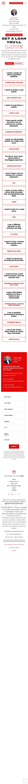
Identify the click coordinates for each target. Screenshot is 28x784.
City (5, 427)
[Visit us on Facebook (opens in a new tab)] (19, 494)
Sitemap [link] (14, 550)
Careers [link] (14, 490)
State (6, 433)
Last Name (7, 403)
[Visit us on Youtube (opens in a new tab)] (15, 494)
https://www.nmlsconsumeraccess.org (14, 541)
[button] (25, 3)
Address (6, 421)
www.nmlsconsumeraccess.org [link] (10, 513)
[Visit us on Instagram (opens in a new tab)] (8, 494)
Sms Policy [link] (14, 483)
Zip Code (6, 439)
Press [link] (14, 488)
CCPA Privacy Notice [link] (14, 547)
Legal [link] (14, 479)
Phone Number (8, 415)
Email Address (8, 409)
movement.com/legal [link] (8, 518)
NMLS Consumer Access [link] (14, 485)
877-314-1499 (9, 537)
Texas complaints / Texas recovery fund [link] (14, 544)
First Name (7, 396)
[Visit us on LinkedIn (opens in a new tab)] (12, 494)
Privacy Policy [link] (14, 481)
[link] (3, 3)
